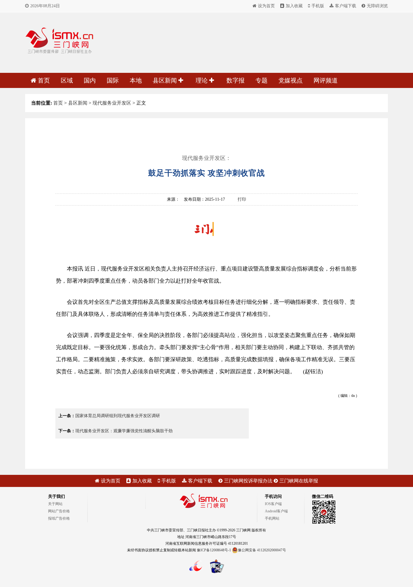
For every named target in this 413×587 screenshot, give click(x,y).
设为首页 (266, 6)
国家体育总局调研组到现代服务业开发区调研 (117, 415)
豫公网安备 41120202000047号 (262, 550)
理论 (202, 80)
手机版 (317, 6)
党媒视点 (290, 80)
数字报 (235, 80)
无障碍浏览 (377, 6)
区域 (67, 80)
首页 (44, 80)
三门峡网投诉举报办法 (248, 480)
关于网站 (55, 504)
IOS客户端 (273, 504)
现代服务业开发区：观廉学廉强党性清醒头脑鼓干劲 (124, 431)
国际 (113, 80)
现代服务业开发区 (112, 102)
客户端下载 (345, 6)
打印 (242, 199)
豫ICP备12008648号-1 (214, 550)
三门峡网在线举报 (298, 480)
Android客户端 (276, 511)
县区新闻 (165, 80)
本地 (136, 80)
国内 (90, 80)
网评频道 (326, 80)
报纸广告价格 (59, 518)
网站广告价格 (59, 511)
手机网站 (272, 518)
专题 (261, 80)
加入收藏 (294, 6)
